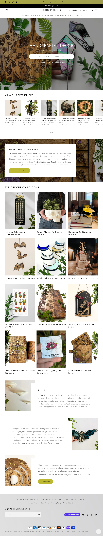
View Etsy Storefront (19, 171)
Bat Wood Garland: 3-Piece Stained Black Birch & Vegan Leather (13, 120)
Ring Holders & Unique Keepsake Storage (20, 372)
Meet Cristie (45, 482)
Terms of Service (68, 503)
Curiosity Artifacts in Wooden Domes (81, 325)
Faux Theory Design (15, 531)
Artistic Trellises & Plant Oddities (51, 278)
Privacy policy (49, 531)
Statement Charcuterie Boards (50, 324)
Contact (66, 499)
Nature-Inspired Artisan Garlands (20, 278)
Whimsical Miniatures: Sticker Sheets (18, 325)
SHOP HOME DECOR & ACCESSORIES (51, 57)
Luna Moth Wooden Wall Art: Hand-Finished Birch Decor (67, 120)
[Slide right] (56, 133)
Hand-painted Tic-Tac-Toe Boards (79, 372)
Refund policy (40, 531)
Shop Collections (22, 499)
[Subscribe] (39, 514)
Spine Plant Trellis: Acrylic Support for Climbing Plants (29, 120)
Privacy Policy (33, 503)
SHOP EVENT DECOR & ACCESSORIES (52, 62)
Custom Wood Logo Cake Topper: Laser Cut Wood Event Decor (84, 120)
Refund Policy (44, 503)
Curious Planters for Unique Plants (49, 233)
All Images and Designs (27, 531)
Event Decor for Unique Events (82, 278)
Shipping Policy (56, 503)
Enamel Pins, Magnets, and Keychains (49, 372)
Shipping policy (70, 531)
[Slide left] (47, 133)
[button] (7, 10)
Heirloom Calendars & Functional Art (15, 233)
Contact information (82, 531)
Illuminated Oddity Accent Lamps (80, 233)
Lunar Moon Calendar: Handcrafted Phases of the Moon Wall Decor (48, 120)
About (48, 499)
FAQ (60, 499)
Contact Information (78, 499)
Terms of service (59, 531)
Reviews (54, 499)
